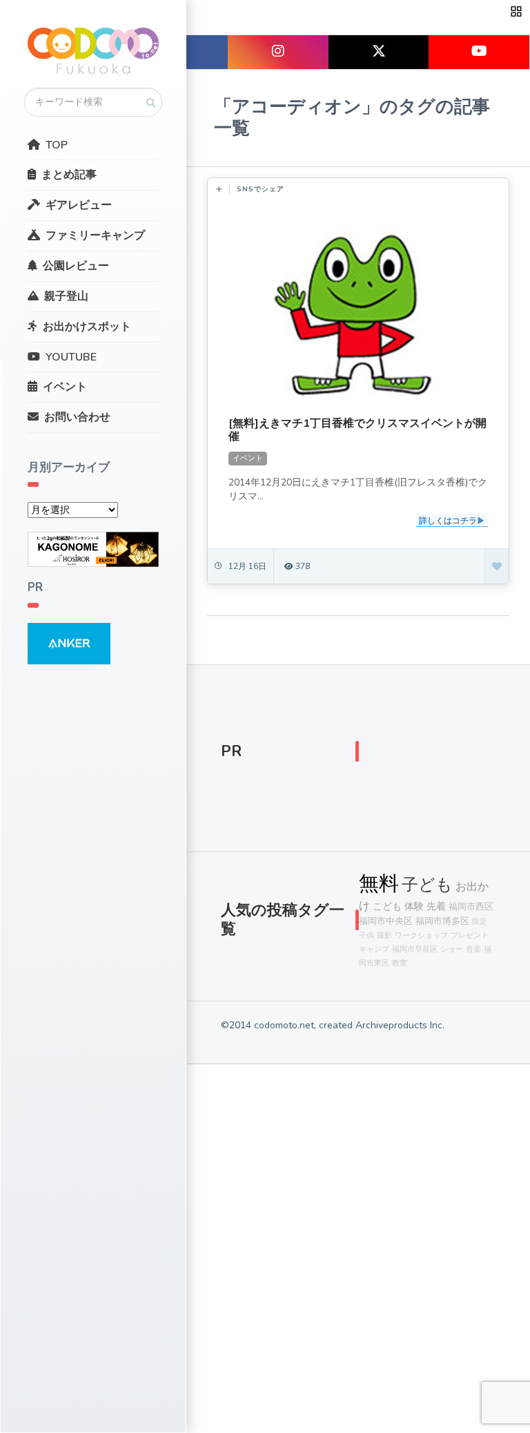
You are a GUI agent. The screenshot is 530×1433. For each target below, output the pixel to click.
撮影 (384, 935)
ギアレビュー (79, 205)
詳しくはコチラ (448, 520)
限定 (479, 921)
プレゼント (470, 935)
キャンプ (374, 949)
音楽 (473, 949)
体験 (414, 906)
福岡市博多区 (442, 921)
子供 (366, 935)
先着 (436, 906)
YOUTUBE (71, 357)
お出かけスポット (87, 326)
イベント (65, 386)
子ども (427, 885)
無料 (379, 883)
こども (387, 906)
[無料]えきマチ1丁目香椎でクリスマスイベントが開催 (357, 430)
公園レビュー (76, 265)
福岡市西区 (471, 906)
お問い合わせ (77, 417)
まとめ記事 (69, 174)
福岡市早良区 (415, 949)
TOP (57, 145)
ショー (451, 949)
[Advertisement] (427, 755)
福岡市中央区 (386, 921)
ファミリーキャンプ (95, 235)
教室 (399, 963)
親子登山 (66, 296)
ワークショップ (421, 935)
